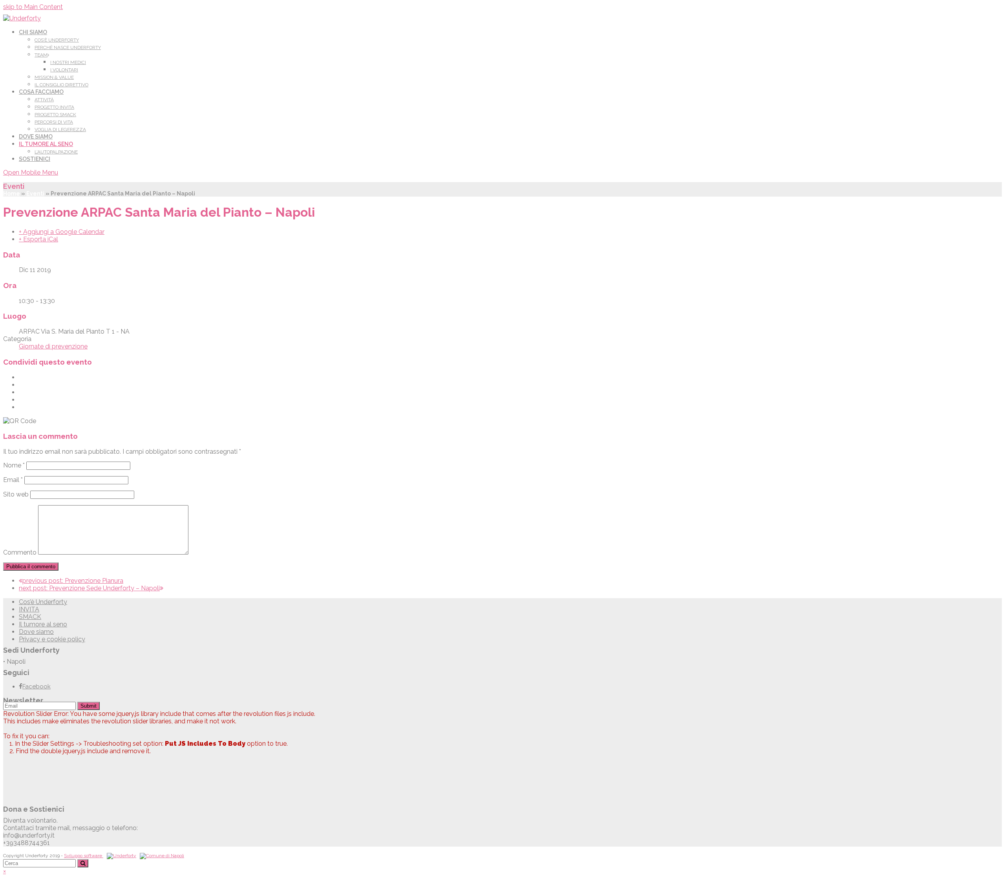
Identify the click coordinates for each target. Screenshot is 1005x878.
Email (13, 480)
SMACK (30, 617)
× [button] (4, 871)
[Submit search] (82, 863)
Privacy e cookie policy (52, 639)
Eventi (35, 193)
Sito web (16, 494)
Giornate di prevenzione (53, 346)
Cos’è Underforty (43, 602)
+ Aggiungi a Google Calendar (61, 231)
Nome (14, 465)
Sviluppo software (83, 855)
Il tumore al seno (43, 624)
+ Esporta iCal (38, 239)
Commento (20, 552)
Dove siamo (36, 631)
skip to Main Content (33, 7)
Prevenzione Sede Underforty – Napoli (89, 588)
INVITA (29, 609)
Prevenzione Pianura (72, 580)
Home (11, 193)
